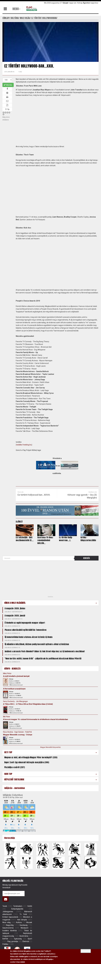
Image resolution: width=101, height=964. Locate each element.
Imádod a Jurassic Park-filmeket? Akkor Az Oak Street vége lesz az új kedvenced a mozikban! (45, 651)
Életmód (26, 941)
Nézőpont (24, 928)
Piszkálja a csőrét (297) (14, 767)
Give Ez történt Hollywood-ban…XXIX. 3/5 (7, 112)
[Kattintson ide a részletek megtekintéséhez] (5, 682)
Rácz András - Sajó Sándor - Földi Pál (17, 732)
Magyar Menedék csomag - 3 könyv (17, 735)
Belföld (5, 939)
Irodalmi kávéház (9, 931)
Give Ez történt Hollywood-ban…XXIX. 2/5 (5, 112)
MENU (15, 9)
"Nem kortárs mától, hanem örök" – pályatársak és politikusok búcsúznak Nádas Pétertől (43, 658)
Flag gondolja (12, 941)
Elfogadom (85, 951)
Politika (5, 944)
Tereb (4, 906)
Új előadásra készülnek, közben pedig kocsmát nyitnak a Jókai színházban (37, 644)
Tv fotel (23, 914)
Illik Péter (6, 717)
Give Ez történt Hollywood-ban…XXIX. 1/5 (3, 112)
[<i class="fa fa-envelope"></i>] (5, 899)
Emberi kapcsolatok (10, 917)
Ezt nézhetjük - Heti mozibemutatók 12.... (25, 539)
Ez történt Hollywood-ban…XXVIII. (34, 494)
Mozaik (29, 922)
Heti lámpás (22, 920)
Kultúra (19, 922)
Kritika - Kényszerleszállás (88, 539)
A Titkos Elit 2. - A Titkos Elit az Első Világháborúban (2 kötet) (28, 704)
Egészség (18, 939)
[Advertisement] (20, 579)
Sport (30, 939)
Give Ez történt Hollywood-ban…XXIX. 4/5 (9, 112)
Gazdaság (23, 925)
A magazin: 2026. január (15, 615)
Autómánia (23, 936)
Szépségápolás (17, 909)
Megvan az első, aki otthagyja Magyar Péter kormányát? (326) (30, 757)
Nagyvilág (10, 925)
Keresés (86, 558)
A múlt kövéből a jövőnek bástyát (16, 676)
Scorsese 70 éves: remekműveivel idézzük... (45, 540)
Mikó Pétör (7, 673)
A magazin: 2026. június (15, 608)
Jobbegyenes (7, 912)
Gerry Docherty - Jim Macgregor (15, 701)
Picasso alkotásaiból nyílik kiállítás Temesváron (25, 629)
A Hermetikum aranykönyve (14, 689)
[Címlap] (32, 8)
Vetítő (29, 906)
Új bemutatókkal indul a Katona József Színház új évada (28, 637)
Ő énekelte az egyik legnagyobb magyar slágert (25, 622)
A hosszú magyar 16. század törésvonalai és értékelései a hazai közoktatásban (35, 719)
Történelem (17, 906)
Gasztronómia (8, 928)
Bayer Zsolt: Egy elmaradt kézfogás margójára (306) (26, 762)
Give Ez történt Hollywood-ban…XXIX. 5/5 (3, 114)
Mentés (9, 85)
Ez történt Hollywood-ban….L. (66, 539)
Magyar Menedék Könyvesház (50, 747)
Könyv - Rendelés (12, 668)
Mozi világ (6, 922)
